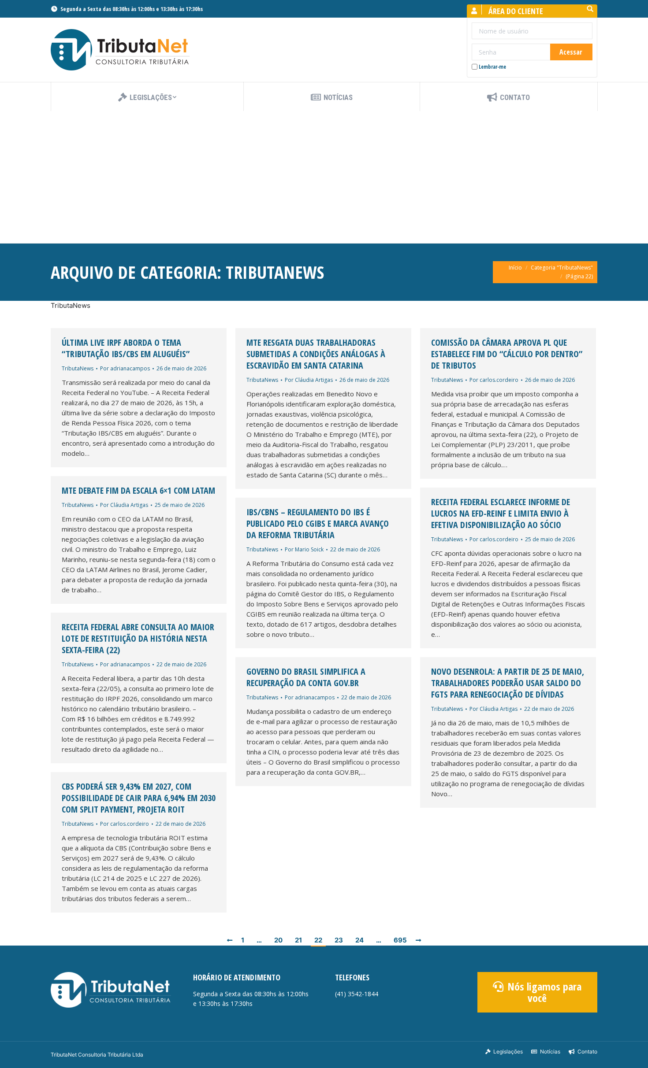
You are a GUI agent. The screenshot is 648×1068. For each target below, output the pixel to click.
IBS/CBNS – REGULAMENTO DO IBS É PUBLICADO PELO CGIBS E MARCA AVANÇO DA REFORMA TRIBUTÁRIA (317, 523)
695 (400, 940)
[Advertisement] (324, 177)
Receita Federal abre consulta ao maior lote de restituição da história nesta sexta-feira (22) (138, 638)
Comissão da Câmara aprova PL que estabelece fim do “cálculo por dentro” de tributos (506, 354)
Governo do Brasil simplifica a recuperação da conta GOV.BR (305, 677)
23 (339, 940)
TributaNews (77, 368)
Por (125, 368)
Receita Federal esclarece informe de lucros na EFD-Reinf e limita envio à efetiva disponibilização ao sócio (500, 513)
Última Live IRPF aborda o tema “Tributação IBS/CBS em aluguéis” (126, 348)
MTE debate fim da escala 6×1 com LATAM (138, 490)
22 (318, 940)
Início (515, 267)
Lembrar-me (492, 66)
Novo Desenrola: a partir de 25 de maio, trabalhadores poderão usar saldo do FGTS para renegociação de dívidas (507, 683)
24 (359, 940)
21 (298, 940)
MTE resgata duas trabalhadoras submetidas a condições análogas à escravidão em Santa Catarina (315, 354)
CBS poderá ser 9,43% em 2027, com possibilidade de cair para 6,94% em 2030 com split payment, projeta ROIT (139, 798)
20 (278, 940)
